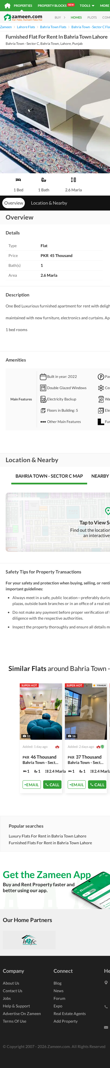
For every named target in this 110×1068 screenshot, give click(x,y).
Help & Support (16, 1005)
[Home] (7, 5)
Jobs (7, 998)
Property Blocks (56, 5)
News (58, 990)
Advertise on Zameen (22, 1013)
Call (55, 784)
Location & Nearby (49, 202)
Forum (59, 998)
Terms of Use (14, 1021)
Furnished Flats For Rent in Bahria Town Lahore (50, 842)
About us (11, 983)
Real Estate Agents (70, 1013)
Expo (58, 1005)
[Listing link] (41, 738)
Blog (57, 983)
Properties (23, 5)
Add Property (66, 1021)
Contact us (12, 990)
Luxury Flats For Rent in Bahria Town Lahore (47, 836)
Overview (13, 202)
